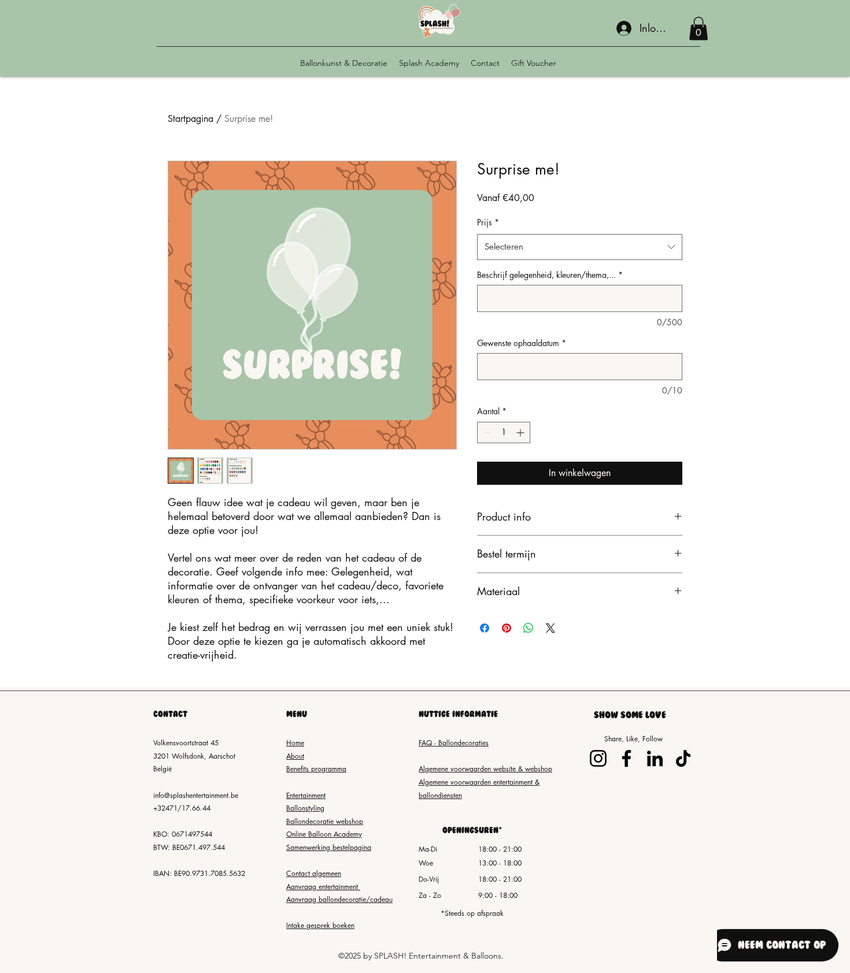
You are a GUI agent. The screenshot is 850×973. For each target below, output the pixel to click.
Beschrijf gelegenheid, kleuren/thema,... (550, 274)
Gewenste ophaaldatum (521, 342)
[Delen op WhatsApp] (528, 628)
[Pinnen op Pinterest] (506, 628)
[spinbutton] (503, 432)
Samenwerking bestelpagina (328, 847)
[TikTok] (683, 758)
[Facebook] (626, 758)
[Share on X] (550, 628)
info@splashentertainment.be (195, 795)
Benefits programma (316, 769)
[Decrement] (486, 432)
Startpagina (190, 119)
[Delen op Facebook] (484, 628)
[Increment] (521, 432)
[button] (698, 28)
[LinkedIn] (655, 758)
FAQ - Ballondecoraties (454, 743)
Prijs (488, 222)
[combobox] (579, 246)
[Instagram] (598, 758)
